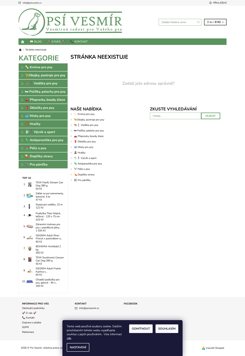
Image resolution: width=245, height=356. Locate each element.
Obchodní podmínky (33, 308)
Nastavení (78, 347)
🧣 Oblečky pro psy (85, 141)
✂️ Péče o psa (82, 169)
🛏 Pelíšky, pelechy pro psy (89, 130)
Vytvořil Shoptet (215, 348)
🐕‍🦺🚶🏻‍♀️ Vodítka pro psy (86, 125)
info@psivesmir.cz (32, 2)
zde (69, 338)
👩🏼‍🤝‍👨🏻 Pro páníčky (82, 180)
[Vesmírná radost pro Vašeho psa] (20, 49)
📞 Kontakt (79, 42)
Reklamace (28, 332)
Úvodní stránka (22, 41)
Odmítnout (141, 329)
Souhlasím (167, 329)
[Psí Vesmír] (70, 22)
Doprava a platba (31, 322)
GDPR (25, 327)
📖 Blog (36, 42)
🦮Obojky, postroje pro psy (89, 119)
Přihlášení (220, 2)
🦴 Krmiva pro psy (84, 114)
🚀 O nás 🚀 (56, 42)
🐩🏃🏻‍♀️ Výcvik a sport (85, 158)
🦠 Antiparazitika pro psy (88, 163)
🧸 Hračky (79, 152)
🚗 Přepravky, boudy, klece (88, 136)
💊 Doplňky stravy (84, 174)
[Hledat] (198, 22)
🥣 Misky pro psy (83, 147)
